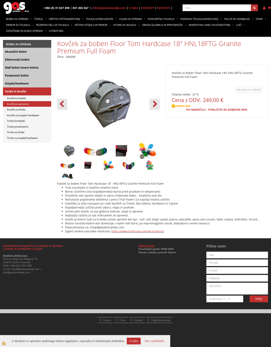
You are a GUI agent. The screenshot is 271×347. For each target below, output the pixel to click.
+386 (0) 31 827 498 (21, 265)
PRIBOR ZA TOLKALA (18, 25)
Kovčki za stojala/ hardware (23, 115)
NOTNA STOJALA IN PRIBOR (91, 25)
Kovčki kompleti (16, 98)
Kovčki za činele (16, 109)
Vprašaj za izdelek (249, 89)
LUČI (239, 25)
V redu (133, 341)
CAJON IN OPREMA (130, 19)
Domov (107, 320)
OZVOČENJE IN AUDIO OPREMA (24, 31)
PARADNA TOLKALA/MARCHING (199, 19)
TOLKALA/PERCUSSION (99, 19)
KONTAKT (147, 8)
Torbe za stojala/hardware (22, 138)
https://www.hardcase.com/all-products (137, 231)
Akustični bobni (16, 51)
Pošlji (258, 299)
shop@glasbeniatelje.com (25, 269)
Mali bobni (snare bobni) (21, 67)
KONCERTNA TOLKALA (161, 19)
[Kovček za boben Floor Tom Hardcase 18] (67, 165)
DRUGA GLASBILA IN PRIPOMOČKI (162, 25)
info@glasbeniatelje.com (109, 8)
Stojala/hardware (17, 83)
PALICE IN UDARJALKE (237, 19)
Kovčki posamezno (18, 104)
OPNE (259, 19)
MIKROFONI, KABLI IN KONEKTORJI (209, 25)
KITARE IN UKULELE (124, 25)
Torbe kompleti (16, 121)
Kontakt (139, 320)
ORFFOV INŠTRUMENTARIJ (64, 19)
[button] (155, 104)
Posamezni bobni (17, 75)
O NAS (133, 8)
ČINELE (38, 19)
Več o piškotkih (154, 341)
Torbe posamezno (17, 126)
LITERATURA (56, 31)
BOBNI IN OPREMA (17, 19)
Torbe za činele (15, 132)
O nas (123, 320)
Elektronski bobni (17, 59)
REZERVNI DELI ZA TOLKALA (52, 25)
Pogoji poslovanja (161, 320)
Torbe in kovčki (15, 91)
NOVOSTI (163, 8)
